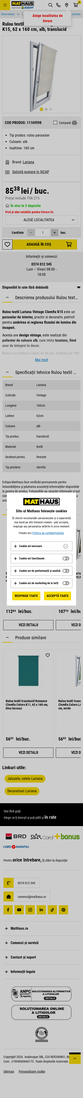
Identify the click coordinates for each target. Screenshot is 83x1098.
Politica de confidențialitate (48, 533)
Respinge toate (26, 596)
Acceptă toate (57, 596)
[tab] (41, 546)
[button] (28, 546)
